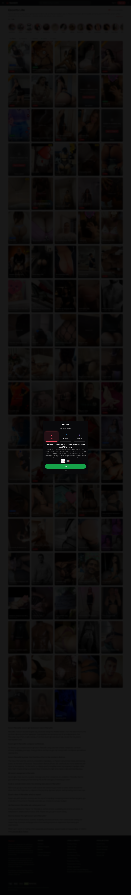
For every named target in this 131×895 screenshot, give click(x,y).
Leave (65, 471)
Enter (66, 466)
